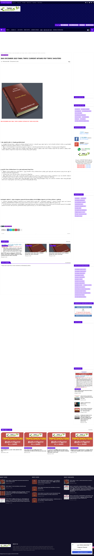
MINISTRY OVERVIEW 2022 (80, 206)
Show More (91, 429)
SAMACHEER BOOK (89, 25)
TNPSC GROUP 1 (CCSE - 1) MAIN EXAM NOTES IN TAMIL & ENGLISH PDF (81, 481)
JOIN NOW (88, 165)
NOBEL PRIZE (78, 208)
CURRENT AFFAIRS (64, 25)
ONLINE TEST (82, 25)
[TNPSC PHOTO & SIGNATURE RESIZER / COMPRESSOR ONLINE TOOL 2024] (77, 397)
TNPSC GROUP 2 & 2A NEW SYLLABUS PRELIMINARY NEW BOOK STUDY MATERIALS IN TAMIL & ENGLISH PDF (49, 494)
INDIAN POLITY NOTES (80, 294)
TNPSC (7, 29)
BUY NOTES (20, 29)
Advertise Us (29, 2)
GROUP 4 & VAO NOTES (80, 287)
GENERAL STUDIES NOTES (81, 271)
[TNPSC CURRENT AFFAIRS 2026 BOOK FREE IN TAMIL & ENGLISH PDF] (84, 379)
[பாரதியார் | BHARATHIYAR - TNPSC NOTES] (77, 404)
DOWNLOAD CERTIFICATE (80, 115)
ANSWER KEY (78, 111)
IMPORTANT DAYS (79, 204)
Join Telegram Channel (83, 552)
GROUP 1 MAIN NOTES (80, 277)
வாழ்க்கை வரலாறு (79, 216)
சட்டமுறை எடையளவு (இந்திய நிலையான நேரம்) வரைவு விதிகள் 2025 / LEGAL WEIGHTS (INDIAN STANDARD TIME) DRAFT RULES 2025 (58, 451)
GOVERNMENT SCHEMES (80, 202)
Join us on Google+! (84, 144)
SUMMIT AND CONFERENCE (81, 210)
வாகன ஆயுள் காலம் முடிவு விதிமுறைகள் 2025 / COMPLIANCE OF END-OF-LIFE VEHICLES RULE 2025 (35, 450)
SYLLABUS (83, 119)
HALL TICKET (78, 117)
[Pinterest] (16, 230)
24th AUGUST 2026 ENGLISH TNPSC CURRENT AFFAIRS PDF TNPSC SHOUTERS (59, 253)
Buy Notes (35, 2)
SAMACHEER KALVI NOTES (81, 296)
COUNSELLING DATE (87, 111)
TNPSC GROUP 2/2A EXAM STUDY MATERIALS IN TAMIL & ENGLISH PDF (49, 488)
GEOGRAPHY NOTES (79, 275)
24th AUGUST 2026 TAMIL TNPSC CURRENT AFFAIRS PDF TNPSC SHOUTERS (34, 253)
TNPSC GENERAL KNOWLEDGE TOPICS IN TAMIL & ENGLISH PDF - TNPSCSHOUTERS (86, 409)
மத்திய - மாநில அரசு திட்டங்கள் (46, 29)
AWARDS (77, 198)
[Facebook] (8, 230)
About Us (14, 2)
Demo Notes (40, 2)
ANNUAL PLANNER (85, 109)
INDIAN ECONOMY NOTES (80, 291)
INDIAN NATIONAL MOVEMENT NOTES (83, 292)
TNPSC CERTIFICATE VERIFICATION (82, 121)
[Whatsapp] (13, 230)
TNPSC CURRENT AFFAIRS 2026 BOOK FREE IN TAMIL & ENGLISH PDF (83, 391)
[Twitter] (11, 230)
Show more (68, 241)
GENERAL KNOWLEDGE (73, 25)
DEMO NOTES (27, 29)
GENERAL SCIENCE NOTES (81, 269)
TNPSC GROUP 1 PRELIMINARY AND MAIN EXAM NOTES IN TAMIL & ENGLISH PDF (17, 481)
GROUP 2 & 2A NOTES (80, 281)
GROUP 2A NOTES (88, 285)
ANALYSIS (78, 109)
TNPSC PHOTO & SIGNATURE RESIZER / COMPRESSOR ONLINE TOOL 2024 (86, 397)
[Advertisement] (70, 14)
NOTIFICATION (85, 117)
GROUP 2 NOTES (79, 285)
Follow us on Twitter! (84, 133)
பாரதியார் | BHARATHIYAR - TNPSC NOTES (85, 403)
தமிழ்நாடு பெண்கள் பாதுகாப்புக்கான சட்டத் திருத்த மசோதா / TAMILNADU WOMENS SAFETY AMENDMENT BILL (82, 450)
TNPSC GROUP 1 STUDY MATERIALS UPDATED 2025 (16, 486)
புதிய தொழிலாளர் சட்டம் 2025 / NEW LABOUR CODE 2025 (11, 450)
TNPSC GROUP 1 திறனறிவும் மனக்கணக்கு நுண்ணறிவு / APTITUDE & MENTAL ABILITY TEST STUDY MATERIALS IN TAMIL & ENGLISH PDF (18, 493)
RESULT (77, 119)
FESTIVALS (84, 198)
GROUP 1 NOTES (79, 279)
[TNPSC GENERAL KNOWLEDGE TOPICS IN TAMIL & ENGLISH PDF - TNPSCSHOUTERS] (77, 410)
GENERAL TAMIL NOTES (80, 273)
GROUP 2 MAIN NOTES (80, 283)
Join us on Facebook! (84, 139)
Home (3, 29)
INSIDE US (13, 29)
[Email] (18, 230)
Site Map (24, 2)
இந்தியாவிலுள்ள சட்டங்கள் (80, 212)
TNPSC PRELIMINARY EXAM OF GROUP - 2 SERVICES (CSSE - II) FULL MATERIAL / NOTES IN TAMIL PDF (49, 499)
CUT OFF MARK (79, 113)
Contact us (19, 2)
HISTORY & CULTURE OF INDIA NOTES (83, 289)
